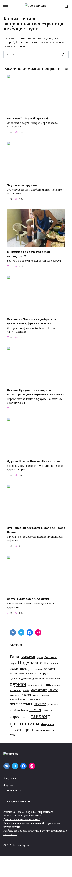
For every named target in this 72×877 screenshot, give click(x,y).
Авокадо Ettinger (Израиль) (27, 118)
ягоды (13, 734)
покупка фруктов (17, 699)
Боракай (28, 657)
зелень (56, 685)
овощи (26, 694)
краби (26, 690)
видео (21, 673)
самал (35, 709)
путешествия (21, 704)
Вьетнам (50, 657)
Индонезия (30, 663)
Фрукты (8, 785)
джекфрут (26, 678)
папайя (45, 694)
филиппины (24, 723)
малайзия (39, 690)
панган (36, 695)
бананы (49, 669)
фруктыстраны (22, 730)
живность (33, 685)
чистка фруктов (45, 730)
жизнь (46, 685)
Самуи (14, 669)
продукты (33, 699)
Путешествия (12, 790)
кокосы (15, 690)
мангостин (15, 695)
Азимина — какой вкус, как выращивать (28, 812)
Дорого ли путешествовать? (21, 819)
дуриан (18, 684)
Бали (14, 656)
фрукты (47, 724)
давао (15, 678)
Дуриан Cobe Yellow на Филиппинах (34, 461)
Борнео (40, 657)
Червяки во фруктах (22, 185)
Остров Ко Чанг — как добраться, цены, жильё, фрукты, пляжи (32, 321)
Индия (13, 663)
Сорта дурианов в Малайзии (28, 598)
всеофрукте (42, 673)
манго (53, 690)
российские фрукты (19, 710)
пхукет (40, 703)
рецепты (52, 704)
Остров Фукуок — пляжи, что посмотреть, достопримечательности (35, 392)
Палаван (51, 663)
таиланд (40, 716)
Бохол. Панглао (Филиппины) (22, 815)
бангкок (13, 673)
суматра (47, 710)
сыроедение (19, 717)
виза (29, 673)
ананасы (38, 669)
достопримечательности (46, 678)
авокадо (25, 669)
